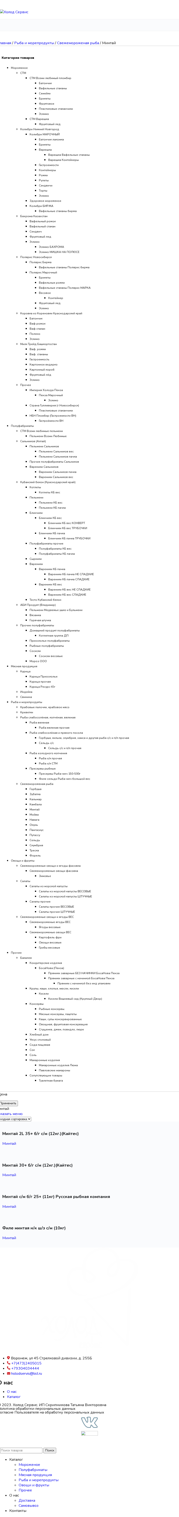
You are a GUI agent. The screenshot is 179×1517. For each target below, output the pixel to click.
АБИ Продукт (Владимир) (38, 605)
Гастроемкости (49, 165)
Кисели (44, 994)
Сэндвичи (45, 185)
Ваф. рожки (38, 349)
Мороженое (19, 68)
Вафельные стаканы (53, 88)
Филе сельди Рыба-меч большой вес (64, 779)
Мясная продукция (24, 666)
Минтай (35, 809)
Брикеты (45, 98)
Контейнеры (47, 170)
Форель (35, 855)
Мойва (34, 815)
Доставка (27, 1500)
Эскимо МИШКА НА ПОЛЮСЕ (59, 252)
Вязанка (35, 615)
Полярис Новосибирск (36, 257)
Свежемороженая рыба (78, 43)
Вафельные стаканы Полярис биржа (64, 267)
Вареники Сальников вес (56, 477)
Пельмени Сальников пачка (58, 456)
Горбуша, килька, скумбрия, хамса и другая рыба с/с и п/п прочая (84, 738)
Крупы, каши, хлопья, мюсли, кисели (54, 988)
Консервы (37, 1004)
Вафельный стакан (42, 226)
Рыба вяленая (39, 722)
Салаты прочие (40, 901)
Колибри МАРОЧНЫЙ (45, 134)
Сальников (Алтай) (33, 441)
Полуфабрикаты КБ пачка (57, 554)
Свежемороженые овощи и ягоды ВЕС (47, 917)
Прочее (25, 385)
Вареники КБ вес (50, 584)
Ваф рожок (37, 323)
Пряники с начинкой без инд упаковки (84, 983)
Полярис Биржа (41, 262)
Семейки (45, 93)
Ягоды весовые (50, 927)
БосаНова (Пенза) (51, 968)
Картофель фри (50, 937)
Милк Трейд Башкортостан (38, 344)
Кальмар (36, 799)
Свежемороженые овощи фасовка (54, 871)
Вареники (36, 564)
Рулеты (44, 180)
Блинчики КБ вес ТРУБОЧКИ (67, 528)
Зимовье (45, 876)
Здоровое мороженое (45, 201)
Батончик (45, 83)
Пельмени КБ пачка (52, 508)
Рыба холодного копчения (48, 753)
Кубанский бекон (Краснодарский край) (48, 482)
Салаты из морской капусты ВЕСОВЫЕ (65, 891)
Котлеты (35, 487)
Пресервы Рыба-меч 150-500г (59, 774)
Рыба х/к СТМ (48, 763)
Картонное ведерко (44, 364)
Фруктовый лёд (40, 375)
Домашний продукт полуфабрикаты (55, 630)
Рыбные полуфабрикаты (47, 646)
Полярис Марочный (43, 272)
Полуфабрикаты (22, 426)
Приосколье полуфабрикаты (50, 641)
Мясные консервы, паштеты (58, 1014)
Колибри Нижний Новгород (39, 129)
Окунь (34, 825)
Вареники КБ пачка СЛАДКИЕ (69, 579)
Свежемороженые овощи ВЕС (50, 932)
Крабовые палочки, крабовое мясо (44, 707)
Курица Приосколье (44, 676)
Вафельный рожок (43, 221)
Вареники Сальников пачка (57, 472)
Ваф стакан (37, 329)
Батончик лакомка (51, 139)
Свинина (26, 697)
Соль (33, 1055)
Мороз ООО (38, 661)
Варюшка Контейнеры (63, 160)
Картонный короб (42, 370)
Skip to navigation (15, 2)
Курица (25, 671)
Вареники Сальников (44, 467)
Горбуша (35, 789)
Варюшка (45, 150)
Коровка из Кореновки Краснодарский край (51, 313)
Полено (35, 334)
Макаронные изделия (45, 1060)
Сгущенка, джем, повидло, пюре (61, 1029)
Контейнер (55, 298)
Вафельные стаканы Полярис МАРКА (65, 288)
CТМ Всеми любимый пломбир (50, 78)
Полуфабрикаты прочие (46, 543)
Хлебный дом (39, 1034)
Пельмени (36, 497)
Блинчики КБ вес (50, 518)
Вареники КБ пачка (52, 569)
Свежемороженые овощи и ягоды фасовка (50, 866)
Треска (34, 850)
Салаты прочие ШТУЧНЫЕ (57, 912)
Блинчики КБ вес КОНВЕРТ (66, 523)
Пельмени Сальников (44, 446)
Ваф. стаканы (39, 354)
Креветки (26, 712)
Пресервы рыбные (43, 768)
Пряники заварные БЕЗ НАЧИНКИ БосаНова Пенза (84, 973)
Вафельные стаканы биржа (58, 211)
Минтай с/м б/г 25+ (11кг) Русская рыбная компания (56, 1196)
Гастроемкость (39, 359)
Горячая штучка (40, 620)
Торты (43, 191)
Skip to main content (46, 2)
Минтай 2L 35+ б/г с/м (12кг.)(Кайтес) (40, 1133)
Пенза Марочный (51, 395)
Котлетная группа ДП (54, 635)
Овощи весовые (50, 942)
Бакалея (26, 958)
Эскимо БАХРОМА (51, 247)
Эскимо (44, 114)
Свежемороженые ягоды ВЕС (50, 922)
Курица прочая (40, 682)
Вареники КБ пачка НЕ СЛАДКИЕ (71, 574)
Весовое (45, 293)
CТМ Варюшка (39, 119)
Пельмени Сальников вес (56, 451)
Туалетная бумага (51, 1080)
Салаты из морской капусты (49, 886)
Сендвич (36, 231)
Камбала (36, 804)
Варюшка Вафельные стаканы (69, 155)
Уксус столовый (40, 1040)
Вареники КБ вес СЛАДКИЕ (67, 595)
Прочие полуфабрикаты (37, 625)
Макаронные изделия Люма (58, 1065)
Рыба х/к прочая (50, 758)
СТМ (23, 73)
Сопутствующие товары (46, 1075)
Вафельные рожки (52, 283)
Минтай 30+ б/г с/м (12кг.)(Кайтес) (37, 1165)
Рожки (43, 175)
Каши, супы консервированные (60, 1019)
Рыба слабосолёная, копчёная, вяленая (48, 717)
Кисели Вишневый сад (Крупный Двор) (75, 999)
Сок (32, 1050)
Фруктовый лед (50, 124)
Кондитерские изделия (46, 963)
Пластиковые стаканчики (56, 109)
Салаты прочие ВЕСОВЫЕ (56, 907)
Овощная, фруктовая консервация (63, 1024)
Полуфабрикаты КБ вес (55, 549)
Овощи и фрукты (22, 861)
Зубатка (35, 794)
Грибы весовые (49, 947)
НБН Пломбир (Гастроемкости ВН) (53, 416)
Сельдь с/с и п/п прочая (64, 748)
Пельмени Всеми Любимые (48, 436)
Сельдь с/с (46, 743)
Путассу (35, 835)
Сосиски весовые (51, 656)
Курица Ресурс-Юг (42, 687)
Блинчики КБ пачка (52, 533)
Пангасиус (37, 830)
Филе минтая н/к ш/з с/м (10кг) (34, 1228)
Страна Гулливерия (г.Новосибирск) (54, 405)
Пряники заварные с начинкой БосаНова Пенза (81, 978)
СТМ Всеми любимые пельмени (41, 431)
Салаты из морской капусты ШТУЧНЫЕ (65, 896)
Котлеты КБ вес (49, 492)
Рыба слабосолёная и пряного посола (56, 733)
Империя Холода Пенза (46, 390)
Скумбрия (36, 845)
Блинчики (36, 513)
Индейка (26, 692)
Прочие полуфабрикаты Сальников (54, 462)
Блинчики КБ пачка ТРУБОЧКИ (69, 538)
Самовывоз (28, 1505)
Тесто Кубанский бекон (45, 600)
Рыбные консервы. (52, 1009)
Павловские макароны (54, 1070)
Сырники (36, 559)
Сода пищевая (40, 1045)
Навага (34, 820)
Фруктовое (46, 104)
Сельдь (35, 840)
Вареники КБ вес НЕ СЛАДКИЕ (69, 589)
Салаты (25, 881)
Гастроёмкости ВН (51, 421)
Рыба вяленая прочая (54, 728)
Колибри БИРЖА (41, 206)
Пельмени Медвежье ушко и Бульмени (56, 610)
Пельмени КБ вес (50, 503)
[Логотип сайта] (14, 12)
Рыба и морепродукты (34, 43)
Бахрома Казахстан (34, 216)
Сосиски (35, 651)
